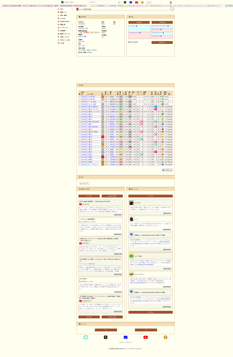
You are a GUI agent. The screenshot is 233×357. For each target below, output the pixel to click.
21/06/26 (84, 154)
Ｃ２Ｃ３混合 (92, 101)
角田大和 (112, 142)
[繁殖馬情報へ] (136, 26)
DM (121, 348)
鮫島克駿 (112, 119)
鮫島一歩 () (82, 36)
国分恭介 (112, 126)
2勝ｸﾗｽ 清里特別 (93, 106)
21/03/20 (84, 157)
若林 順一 (81, 41)
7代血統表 (162, 22)
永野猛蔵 (112, 109)
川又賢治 (112, 147)
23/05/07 (84, 119)
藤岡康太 (112, 116)
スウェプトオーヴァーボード (159, 26)
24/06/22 (84, 106)
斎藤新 (112, 149)
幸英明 (112, 134)
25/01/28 (84, 104)
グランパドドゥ (156, 29)
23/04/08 (84, 121)
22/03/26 (84, 136)
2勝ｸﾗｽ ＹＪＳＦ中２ (94, 111)
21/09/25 (84, 149)
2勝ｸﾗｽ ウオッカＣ (93, 109)
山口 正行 (81, 45)
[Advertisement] (126, 70)
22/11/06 (84, 129)
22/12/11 (84, 126)
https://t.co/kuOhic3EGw (137, 282)
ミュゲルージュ (156, 36)
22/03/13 (84, 139)
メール (128, 348)
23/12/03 (84, 114)
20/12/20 (84, 159)
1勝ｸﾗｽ (90, 136)
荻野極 (112, 139)
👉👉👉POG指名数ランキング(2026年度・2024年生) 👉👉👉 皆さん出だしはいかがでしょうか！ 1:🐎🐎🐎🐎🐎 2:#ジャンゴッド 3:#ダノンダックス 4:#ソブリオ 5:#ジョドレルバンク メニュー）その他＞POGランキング (152, 5)
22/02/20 (84, 142)
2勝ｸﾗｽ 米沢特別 (93, 131)
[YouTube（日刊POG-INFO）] (136, 2)
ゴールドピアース (134, 32)
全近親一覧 (162, 42)
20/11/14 (84, 164)
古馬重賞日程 (168, 170)
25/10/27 (84, 96)
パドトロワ (132, 26)
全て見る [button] (89, 196)
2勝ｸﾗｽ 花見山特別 (93, 121)
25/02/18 (84, 101)
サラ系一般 (91, 96)
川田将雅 (112, 157)
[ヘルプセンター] (142, 2)
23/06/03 (84, 116)
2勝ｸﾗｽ (90, 114)
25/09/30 (84, 99)
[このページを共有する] (172, 9)
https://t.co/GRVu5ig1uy (146, 264)
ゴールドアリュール (157, 32)
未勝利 (90, 157)
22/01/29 (84, 144)
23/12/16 (84, 111)
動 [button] (169, 94)
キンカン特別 (92, 104)
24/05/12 (84, 109)
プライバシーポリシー (125, 342)
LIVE (148, 2)
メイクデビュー (94, 164)
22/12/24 (84, 124)
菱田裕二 (112, 121)
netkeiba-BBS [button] (112, 196)
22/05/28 (84, 134)
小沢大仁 (112, 114)
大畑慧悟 (112, 111)
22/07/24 (84, 131)
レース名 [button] (90, 94)
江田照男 (112, 106)
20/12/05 (84, 162)
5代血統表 (139, 22)
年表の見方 (85, 183)
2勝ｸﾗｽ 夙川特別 (93, 126)
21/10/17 (84, 147)
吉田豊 (112, 131)
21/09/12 (84, 152)
